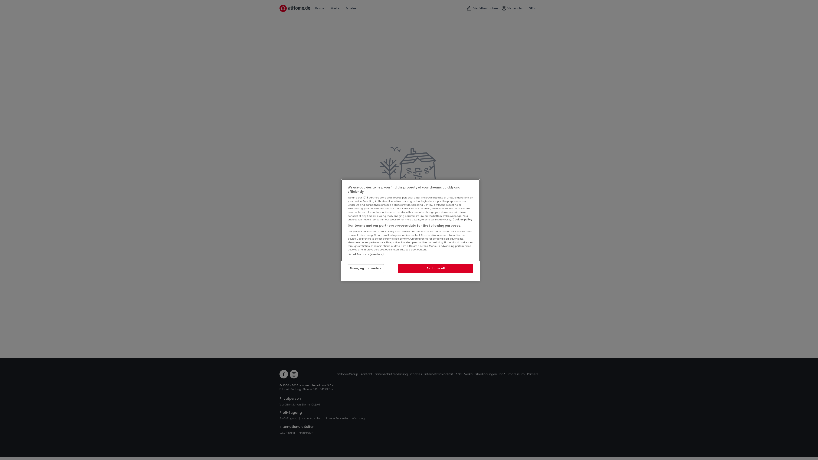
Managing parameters (366, 268)
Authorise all (436, 268)
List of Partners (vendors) (366, 254)
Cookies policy (462, 219)
